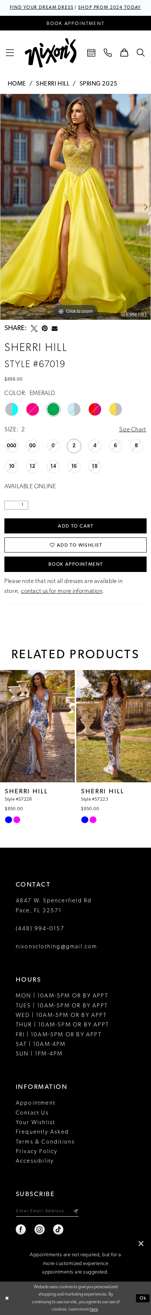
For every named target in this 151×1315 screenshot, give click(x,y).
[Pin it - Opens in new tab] (45, 328)
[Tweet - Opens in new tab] (34, 328)
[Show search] (141, 53)
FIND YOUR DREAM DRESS (42, 8)
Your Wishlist (35, 1123)
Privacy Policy (37, 1152)
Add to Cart (75, 526)
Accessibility (35, 1161)
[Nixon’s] (51, 53)
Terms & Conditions (45, 1142)
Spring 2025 (99, 84)
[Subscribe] (75, 1211)
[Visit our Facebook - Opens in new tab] (21, 1230)
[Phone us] (108, 53)
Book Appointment (75, 564)
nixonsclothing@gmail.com (56, 947)
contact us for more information (61, 591)
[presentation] (37, 726)
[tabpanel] (75, 207)
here (94, 1309)
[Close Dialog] (6, 1298)
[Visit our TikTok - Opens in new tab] (58, 1230)
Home (17, 84)
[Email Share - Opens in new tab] (55, 329)
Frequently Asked (42, 1132)
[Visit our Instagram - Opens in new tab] (39, 1230)
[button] (10, 53)
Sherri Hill (52, 84)
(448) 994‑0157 (40, 929)
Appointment (35, 1103)
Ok (143, 1298)
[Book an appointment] (91, 53)
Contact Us (32, 1113)
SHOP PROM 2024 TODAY (109, 8)
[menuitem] (10, 53)
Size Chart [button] (132, 430)
